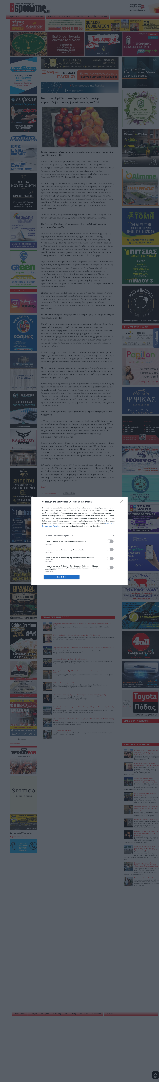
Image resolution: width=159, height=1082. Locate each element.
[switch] (110, 541)
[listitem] (79, 535)
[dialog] (79, 541)
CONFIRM (61, 577)
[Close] (122, 502)
